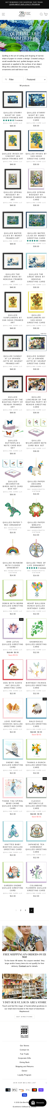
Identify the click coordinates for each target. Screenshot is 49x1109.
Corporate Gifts (24, 1058)
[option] (24, 3)
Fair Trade (24, 1054)
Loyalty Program (24, 1075)
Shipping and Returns (24, 1066)
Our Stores (24, 1046)
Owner (24, 1071)
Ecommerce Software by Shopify (24, 1107)
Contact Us (24, 1050)
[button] (9, 120)
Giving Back (25, 1062)
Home (23, 29)
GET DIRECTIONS (24, 1016)
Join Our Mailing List (24, 1082)
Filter (11, 79)
